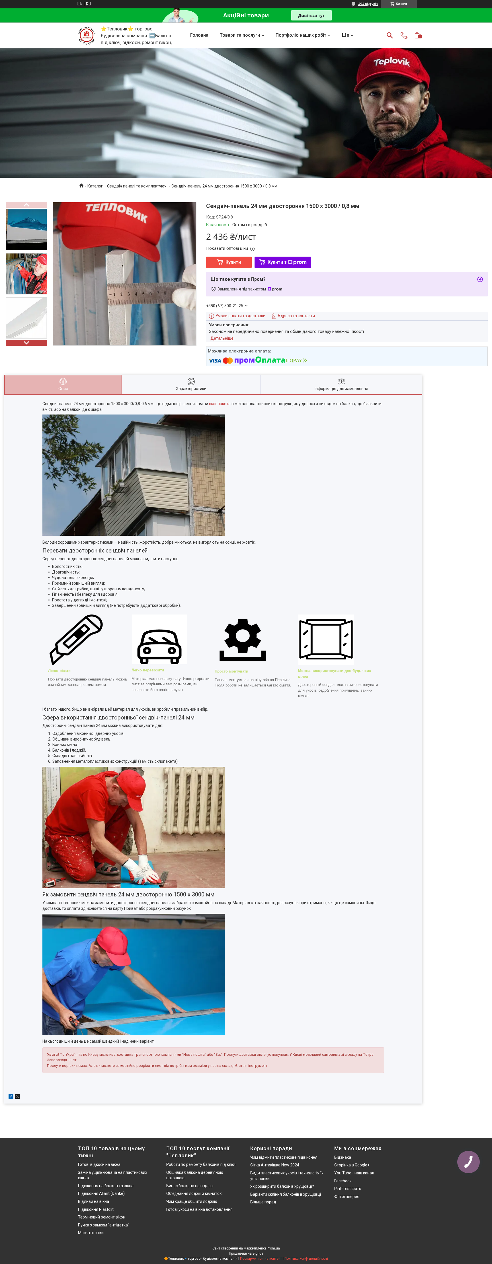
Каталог (95, 186)
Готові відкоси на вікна (99, 1164)
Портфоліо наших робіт (301, 35)
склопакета (220, 403)
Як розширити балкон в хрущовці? (282, 1186)
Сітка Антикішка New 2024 (274, 1165)
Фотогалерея (346, 1196)
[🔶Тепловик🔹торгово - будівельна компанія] (87, 35)
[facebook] (11, 1097)
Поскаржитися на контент (261, 1259)
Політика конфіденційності (306, 1259)
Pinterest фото (347, 1188)
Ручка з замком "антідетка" (103, 1225)
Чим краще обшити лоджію (191, 1201)
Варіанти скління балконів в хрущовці (285, 1194)
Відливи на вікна (93, 1201)
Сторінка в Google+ (352, 1165)
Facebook (343, 1181)
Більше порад (263, 1202)
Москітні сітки (91, 1232)
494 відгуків (368, 4)
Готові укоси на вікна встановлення (199, 1209)
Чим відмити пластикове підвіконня (283, 1157)
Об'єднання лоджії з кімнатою (194, 1193)
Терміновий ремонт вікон (101, 1217)
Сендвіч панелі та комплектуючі (137, 186)
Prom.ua (273, 1248)
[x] (17, 1097)
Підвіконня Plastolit (96, 1209)
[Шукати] (389, 35)
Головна (199, 35)
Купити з (277, 262)
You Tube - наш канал (354, 1173)
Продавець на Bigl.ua (246, 1253)
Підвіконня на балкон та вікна (106, 1185)
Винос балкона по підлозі (190, 1185)
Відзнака (342, 1157)
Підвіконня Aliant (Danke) (101, 1193)
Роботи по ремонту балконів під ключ (201, 1164)
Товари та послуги (240, 35)
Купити (233, 262)
